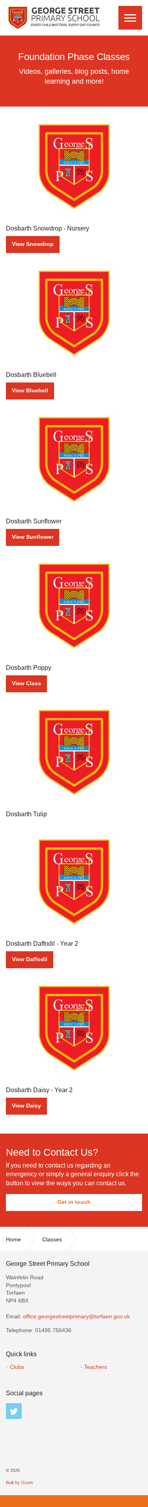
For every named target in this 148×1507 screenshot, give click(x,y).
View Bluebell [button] (30, 390)
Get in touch (74, 1202)
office (76, 1316)
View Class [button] (26, 683)
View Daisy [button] (26, 1105)
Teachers (95, 1367)
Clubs (17, 1367)
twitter (14, 1411)
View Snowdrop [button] (33, 244)
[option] (74, 71)
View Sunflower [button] (32, 537)
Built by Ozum (19, 1482)
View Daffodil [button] (29, 959)
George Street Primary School (53, 18)
